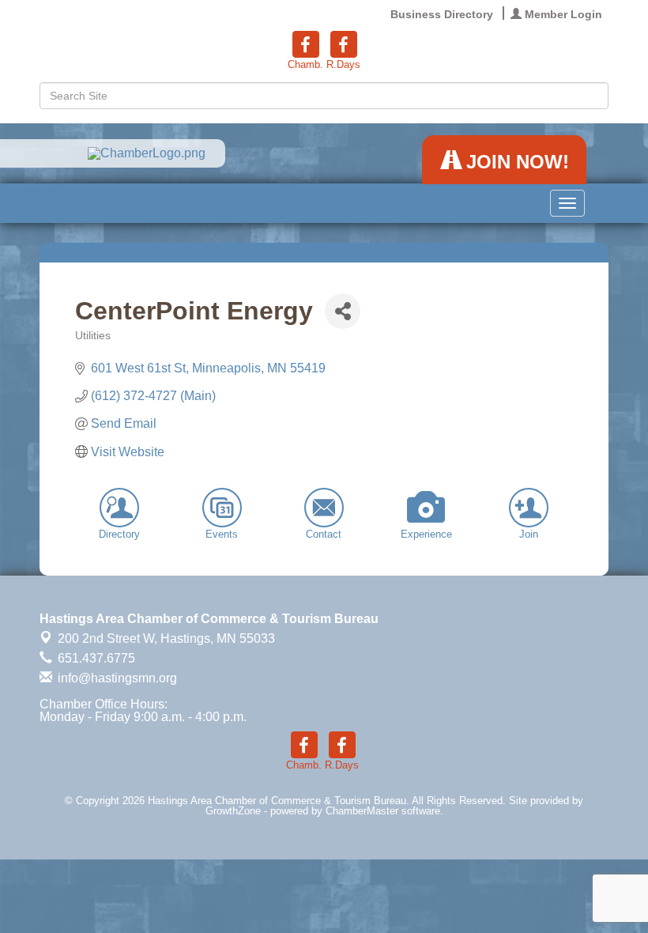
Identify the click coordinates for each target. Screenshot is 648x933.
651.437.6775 (95, 658)
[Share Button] (342, 311)
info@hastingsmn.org (116, 678)
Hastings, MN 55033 (166, 638)
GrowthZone (233, 811)
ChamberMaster (362, 811)
